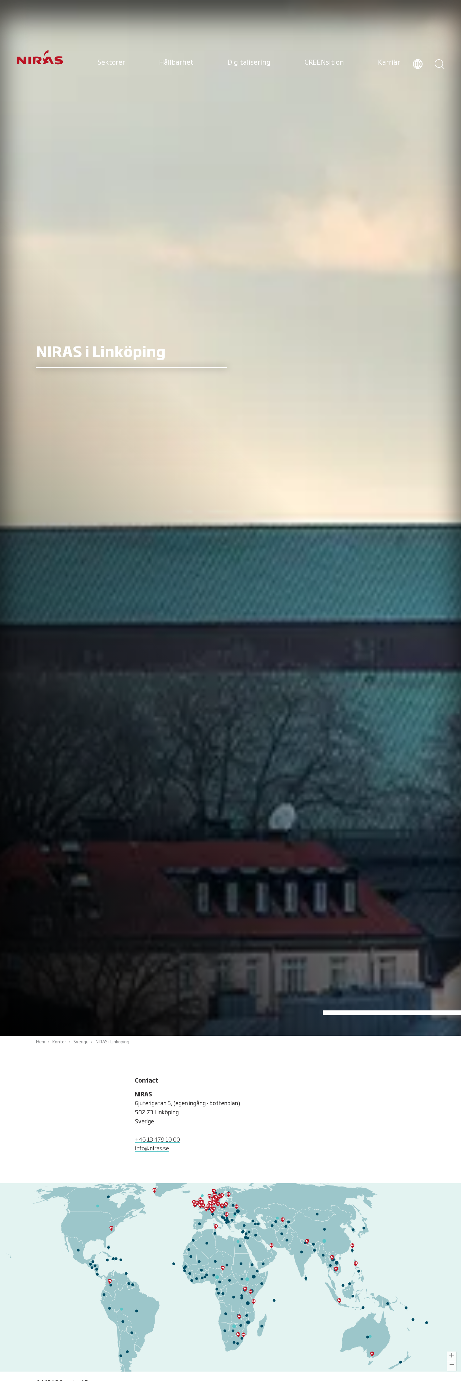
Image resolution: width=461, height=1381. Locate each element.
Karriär (389, 62)
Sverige (80, 1042)
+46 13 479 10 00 (157, 1140)
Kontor (59, 1042)
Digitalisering (249, 62)
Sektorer (111, 62)
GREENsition (324, 62)
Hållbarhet (176, 62)
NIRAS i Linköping (112, 1042)
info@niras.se (152, 1149)
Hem (40, 1042)
